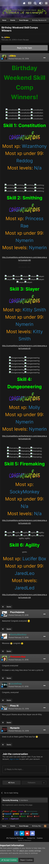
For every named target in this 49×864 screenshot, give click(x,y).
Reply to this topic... (15, 769)
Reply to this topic (24, 48)
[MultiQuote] (3, 607)
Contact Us (31, 838)
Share (12, 783)
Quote (9, 607)
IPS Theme (10, 838)
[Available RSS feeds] (45, 826)
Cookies (40, 838)
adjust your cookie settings (30, 851)
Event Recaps (23, 40)
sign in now (14, 759)
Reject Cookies (26, 860)
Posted (19, 59)
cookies (16, 848)
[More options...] (44, 57)
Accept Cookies (10, 860)
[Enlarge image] (24, 136)
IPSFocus (20, 838)
